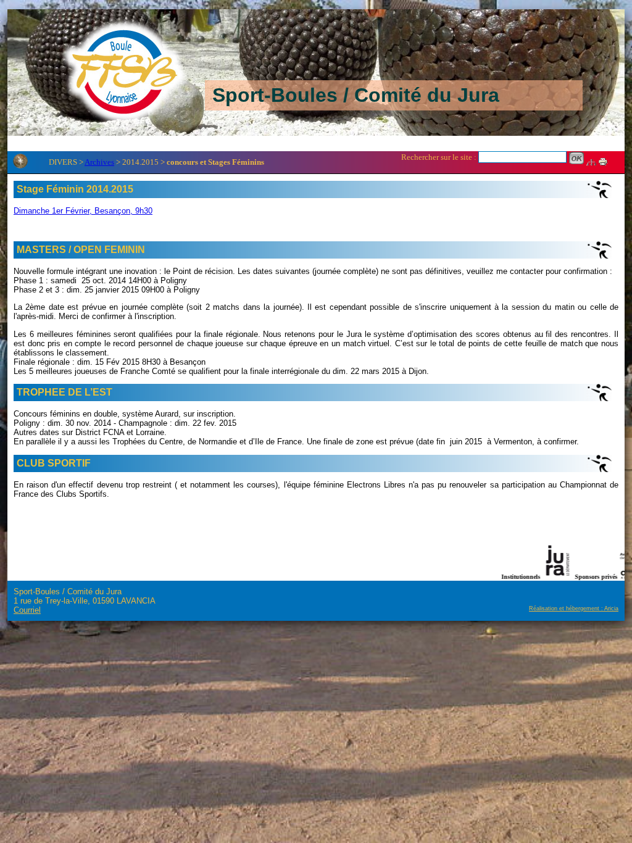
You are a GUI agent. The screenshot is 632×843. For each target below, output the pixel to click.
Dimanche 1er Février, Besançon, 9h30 (83, 210)
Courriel (27, 610)
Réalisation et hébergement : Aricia (573, 608)
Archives (99, 162)
